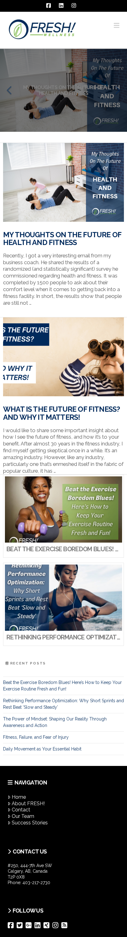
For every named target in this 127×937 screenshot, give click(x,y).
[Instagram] (56, 925)
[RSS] (65, 925)
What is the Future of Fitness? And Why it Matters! (61, 413)
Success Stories (30, 823)
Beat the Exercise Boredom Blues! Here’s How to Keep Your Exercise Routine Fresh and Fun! (62, 685)
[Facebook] (12, 925)
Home (19, 797)
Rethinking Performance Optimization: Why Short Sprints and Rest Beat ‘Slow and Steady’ (63, 704)
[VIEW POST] (63, 182)
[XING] (47, 925)
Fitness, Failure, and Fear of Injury (36, 737)
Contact (21, 810)
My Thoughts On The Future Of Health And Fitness (62, 238)
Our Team (23, 816)
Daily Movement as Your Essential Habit (42, 748)
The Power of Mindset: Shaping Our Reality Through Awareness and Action (55, 722)
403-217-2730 (36, 882)
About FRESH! (28, 803)
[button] (116, 25)
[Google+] (30, 925)
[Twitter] (21, 925)
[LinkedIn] (39, 925)
